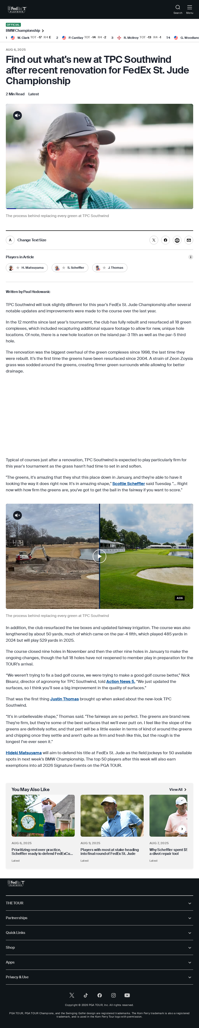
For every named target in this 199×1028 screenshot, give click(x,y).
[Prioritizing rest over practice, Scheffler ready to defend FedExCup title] (43, 816)
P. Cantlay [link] (76, 38)
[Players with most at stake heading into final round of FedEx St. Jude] (112, 816)
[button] (99, 556)
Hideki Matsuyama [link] (24, 752)
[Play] (99, 556)
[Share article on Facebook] (165, 240)
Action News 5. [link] (120, 681)
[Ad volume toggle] (17, 115)
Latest (16, 860)
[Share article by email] (188, 240)
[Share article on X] (153, 240)
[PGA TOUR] (16, 883)
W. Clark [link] (23, 38)
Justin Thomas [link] (64, 699)
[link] (17, 9)
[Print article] (177, 240)
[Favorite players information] (190, 257)
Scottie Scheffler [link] (128, 483)
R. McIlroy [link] (131, 38)
